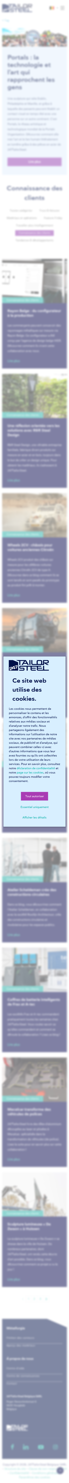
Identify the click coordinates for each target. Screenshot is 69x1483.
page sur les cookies (30, 772)
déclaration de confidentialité (36, 768)
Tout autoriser (34, 796)
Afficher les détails (34, 817)
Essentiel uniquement (35, 807)
